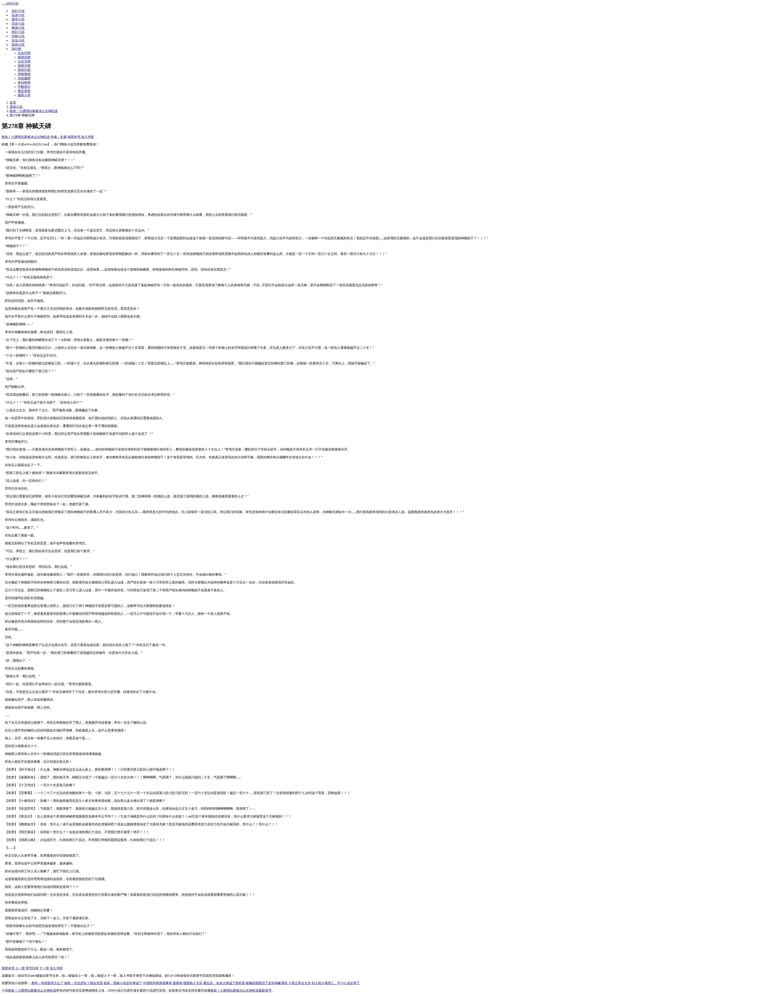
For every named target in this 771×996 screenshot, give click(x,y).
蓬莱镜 (177, 983)
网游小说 (18, 27)
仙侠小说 (18, 15)
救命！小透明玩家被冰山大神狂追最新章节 (240, 990)
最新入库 (24, 95)
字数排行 (24, 86)
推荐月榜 (24, 65)
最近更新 (24, 91)
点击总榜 (24, 53)
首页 (13, 102)
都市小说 (18, 19)
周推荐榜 (24, 74)
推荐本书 (73, 137)
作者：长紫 (59, 137)
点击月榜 (24, 61)
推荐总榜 (24, 57)
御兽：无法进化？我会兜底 (83, 983)
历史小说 (18, 23)
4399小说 (12, 3)
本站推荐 (24, 82)
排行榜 (16, 49)
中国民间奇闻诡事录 (157, 983)
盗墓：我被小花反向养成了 (123, 983)
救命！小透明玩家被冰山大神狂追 (34, 111)
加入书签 (87, 137)
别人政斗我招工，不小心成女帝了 (336, 983)
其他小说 (18, 44)
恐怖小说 (18, 36)
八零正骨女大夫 (299, 983)
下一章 (44, 968)
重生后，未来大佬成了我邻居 (224, 983)
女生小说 (18, 40)
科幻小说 (18, 32)
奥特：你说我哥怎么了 (47, 983)
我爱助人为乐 (192, 983)
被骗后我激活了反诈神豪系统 (267, 983)
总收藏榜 (24, 78)
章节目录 (32, 968)
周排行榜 (24, 70)
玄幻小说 (18, 11)
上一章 (20, 968)
